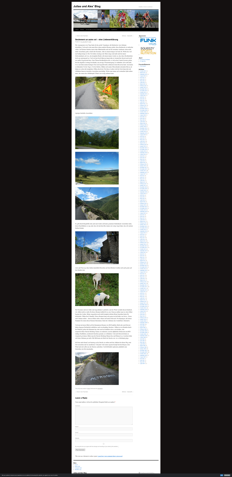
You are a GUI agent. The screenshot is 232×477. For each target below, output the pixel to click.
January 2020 (143, 126)
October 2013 (143, 249)
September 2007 (143, 355)
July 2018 (142, 156)
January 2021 (143, 107)
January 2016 (143, 205)
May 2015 (142, 218)
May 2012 (142, 277)
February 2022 (143, 85)
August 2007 (143, 357)
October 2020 (143, 111)
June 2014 (142, 236)
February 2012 (143, 281)
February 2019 (143, 144)
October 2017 (143, 170)
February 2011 (143, 301)
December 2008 (143, 330)
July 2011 (142, 293)
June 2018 (142, 157)
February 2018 (143, 164)
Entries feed (77, 466)
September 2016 (143, 192)
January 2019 (143, 146)
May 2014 (142, 237)
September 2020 (143, 113)
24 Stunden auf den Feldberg (93, 29)
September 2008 (143, 335)
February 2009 (143, 329)
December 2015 (143, 206)
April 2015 (142, 219)
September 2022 (143, 74)
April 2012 (142, 278)
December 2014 (143, 226)
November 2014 (143, 228)
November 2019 (143, 129)
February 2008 (143, 347)
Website (77, 438)
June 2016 (142, 196)
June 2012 (142, 275)
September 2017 (143, 172)
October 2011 (143, 288)
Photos (82, 29)
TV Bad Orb (143, 61)
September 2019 (143, 133)
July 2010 (142, 312)
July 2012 (142, 273)
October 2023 (143, 71)
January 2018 (143, 165)
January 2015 (143, 224)
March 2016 (142, 201)
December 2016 (143, 187)
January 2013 (143, 263)
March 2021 (142, 103)
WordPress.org (78, 469)
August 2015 (143, 213)
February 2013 (143, 262)
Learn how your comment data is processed (110, 456)
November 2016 (143, 188)
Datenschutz (106, 29)
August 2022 (143, 76)
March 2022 (142, 84)
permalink (100, 388)
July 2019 (142, 136)
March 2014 (142, 241)
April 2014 (142, 239)
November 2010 (143, 306)
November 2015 (143, 208)
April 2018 (142, 161)
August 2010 (143, 311)
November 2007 (143, 352)
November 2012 (143, 267)
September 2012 (143, 270)
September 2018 (143, 152)
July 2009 (142, 324)
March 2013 (142, 260)
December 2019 (143, 128)
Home (76, 29)
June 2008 (142, 340)
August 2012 (143, 272)
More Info (227, 475)
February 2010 (143, 317)
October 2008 (143, 334)
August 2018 (143, 154)
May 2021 (142, 100)
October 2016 (143, 190)
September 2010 (143, 309)
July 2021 (142, 97)
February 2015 (143, 223)
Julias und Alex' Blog (87, 6)
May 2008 (142, 342)
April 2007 (142, 363)
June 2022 (142, 79)
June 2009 (142, 326)
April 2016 (142, 200)
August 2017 (143, 174)
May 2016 (142, 198)
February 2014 (143, 242)
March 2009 (142, 327)
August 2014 (143, 232)
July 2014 (142, 234)
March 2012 (142, 280)
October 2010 (143, 308)
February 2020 (143, 125)
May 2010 (142, 316)
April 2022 (142, 82)
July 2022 (142, 77)
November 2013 (143, 247)
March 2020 (142, 123)
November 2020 (143, 110)
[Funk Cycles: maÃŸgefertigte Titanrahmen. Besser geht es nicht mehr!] (148, 45)
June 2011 (142, 295)
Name (77, 426)
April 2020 (142, 121)
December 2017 (143, 167)
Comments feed (78, 468)
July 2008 (142, 339)
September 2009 (143, 322)
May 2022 (142, 80)
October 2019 (143, 131)
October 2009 (143, 321)
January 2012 (143, 283)
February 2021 (143, 105)
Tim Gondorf (143, 66)
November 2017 (143, 169)
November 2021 (143, 90)
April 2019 (142, 141)
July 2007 (142, 358)
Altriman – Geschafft (127, 35)
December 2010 (143, 304)
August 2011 (143, 291)
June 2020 (142, 118)
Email (77, 432)
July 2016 (142, 195)
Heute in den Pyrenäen (81, 35)
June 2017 (142, 177)
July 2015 (142, 214)
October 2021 (143, 92)
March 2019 (142, 143)
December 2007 (143, 350)
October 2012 (143, 268)
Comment (77, 405)
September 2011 (143, 290)
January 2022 (143, 87)
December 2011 (143, 285)
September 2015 (143, 211)
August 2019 (143, 134)
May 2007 (142, 362)
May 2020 (142, 120)
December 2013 (143, 245)
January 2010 (143, 319)
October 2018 (143, 151)
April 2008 (142, 344)
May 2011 (142, 296)
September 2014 (143, 231)
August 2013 (143, 252)
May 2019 (142, 139)
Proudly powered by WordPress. (147, 472)
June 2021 (142, 98)
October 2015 (143, 210)
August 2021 (143, 95)
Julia (90, 41)
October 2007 (143, 353)
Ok (221, 475)
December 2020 (143, 108)
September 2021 (143, 94)
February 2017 (143, 183)
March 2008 (142, 345)
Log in (76, 464)
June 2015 (142, 216)
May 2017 (142, 178)
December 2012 (143, 265)
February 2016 (143, 203)
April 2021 (142, 102)
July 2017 (142, 175)
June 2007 (142, 360)
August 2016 (143, 193)
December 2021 (143, 89)
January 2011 (143, 303)
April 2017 (142, 180)
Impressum (114, 29)
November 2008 (143, 332)
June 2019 (142, 138)
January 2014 (143, 244)
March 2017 (142, 182)
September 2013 (143, 250)
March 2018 (142, 162)
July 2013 (142, 254)
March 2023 (142, 72)
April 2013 (142, 259)
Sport (88, 388)
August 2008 (143, 337)
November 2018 (143, 149)
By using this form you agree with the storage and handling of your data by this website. (97, 446)
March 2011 (142, 299)
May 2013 (142, 257)
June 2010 (142, 314)
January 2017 (143, 185)
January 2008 (143, 348)
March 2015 (142, 221)
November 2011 (143, 286)
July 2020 (142, 116)
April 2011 (142, 298)
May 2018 (142, 159)
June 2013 (142, 255)
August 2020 (143, 115)
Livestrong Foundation (145, 59)
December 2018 (143, 147)
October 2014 (143, 229)
